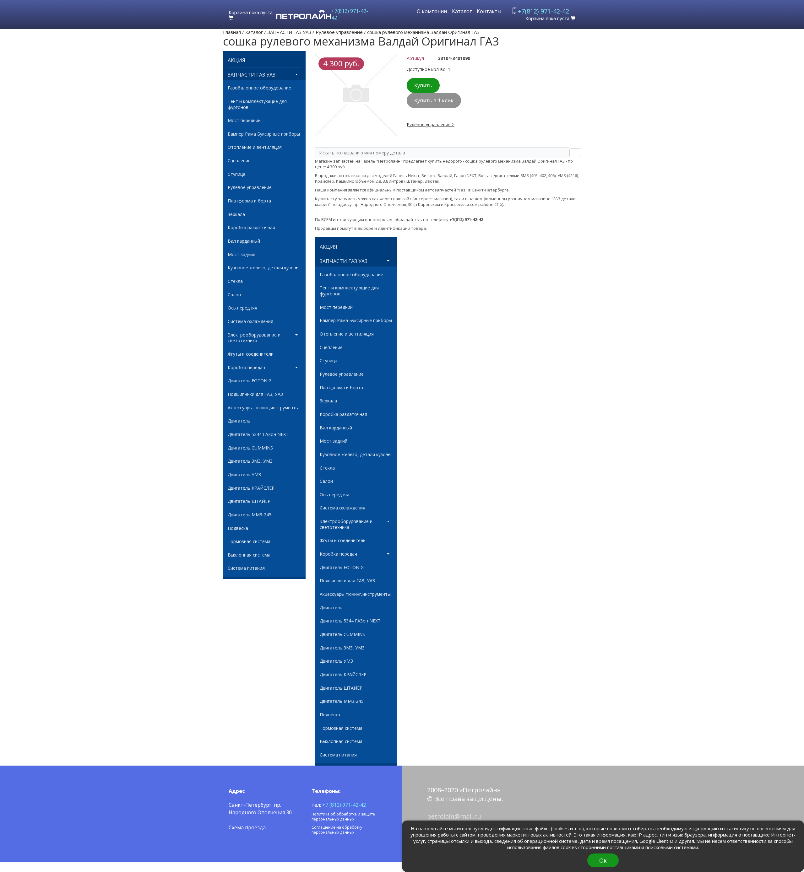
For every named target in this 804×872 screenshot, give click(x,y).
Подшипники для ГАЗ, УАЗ (255, 394)
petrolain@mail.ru (454, 816)
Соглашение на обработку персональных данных (337, 830)
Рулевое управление (339, 32)
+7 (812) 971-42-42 (344, 804)
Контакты (489, 11)
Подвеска (238, 528)
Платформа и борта (249, 201)
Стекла (235, 281)
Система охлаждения (250, 321)
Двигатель (239, 421)
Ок (603, 860)
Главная (232, 32)
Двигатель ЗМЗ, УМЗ (250, 461)
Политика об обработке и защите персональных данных (343, 816)
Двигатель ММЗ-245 (249, 515)
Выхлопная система (249, 555)
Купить (423, 85)
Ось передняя (242, 308)
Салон (234, 295)
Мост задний (241, 254)
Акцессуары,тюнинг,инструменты (263, 408)
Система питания (246, 568)
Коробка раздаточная (251, 227)
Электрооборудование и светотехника (254, 338)
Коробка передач (246, 367)
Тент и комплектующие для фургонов (257, 104)
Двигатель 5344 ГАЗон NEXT (258, 434)
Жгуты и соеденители (251, 354)
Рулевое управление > (430, 124)
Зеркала (236, 214)
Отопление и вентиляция (255, 147)
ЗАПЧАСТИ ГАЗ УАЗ (289, 32)
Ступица (236, 174)
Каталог (462, 11)
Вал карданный (244, 241)
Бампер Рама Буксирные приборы (264, 134)
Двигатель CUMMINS (250, 448)
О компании (432, 11)
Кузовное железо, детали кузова (263, 268)
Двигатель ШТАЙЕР (249, 501)
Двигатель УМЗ (244, 474)
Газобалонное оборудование (259, 88)
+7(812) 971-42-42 (349, 14)
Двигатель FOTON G (250, 381)
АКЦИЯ (236, 60)
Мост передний (244, 120)
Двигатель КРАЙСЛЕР (251, 488)
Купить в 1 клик (434, 100)
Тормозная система (249, 541)
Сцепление (239, 161)
